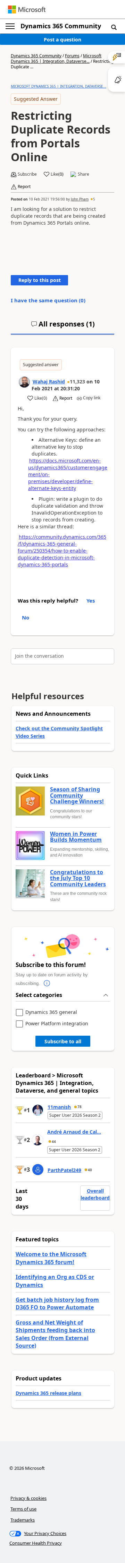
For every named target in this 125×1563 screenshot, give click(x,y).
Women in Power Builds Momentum (76, 837)
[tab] (63, 326)
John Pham (80, 199)
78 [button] (79, 1106)
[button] (114, 27)
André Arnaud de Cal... (74, 1132)
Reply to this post (39, 280)
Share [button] (83, 174)
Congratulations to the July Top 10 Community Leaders (78, 878)
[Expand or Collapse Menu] (10, 26)
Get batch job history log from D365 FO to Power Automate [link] (57, 1303)
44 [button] (54, 1141)
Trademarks (22, 1520)
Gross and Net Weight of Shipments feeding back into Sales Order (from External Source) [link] (55, 1334)
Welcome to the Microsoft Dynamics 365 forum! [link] (51, 1258)
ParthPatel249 (64, 1170)
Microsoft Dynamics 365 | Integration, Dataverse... (56, 58)
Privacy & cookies (28, 1498)
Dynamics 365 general (51, 1012)
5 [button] (94, 199)
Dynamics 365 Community (60, 26)
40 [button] (90, 1170)
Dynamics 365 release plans (48, 1393)
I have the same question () (48, 300)
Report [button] (24, 186)
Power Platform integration (56, 1024)
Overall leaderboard (95, 1194)
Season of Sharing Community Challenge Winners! (77, 796)
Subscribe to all (62, 1041)
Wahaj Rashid (49, 381)
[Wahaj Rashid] (24, 382)
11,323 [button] (77, 381)
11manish (59, 1107)
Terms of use (23, 1509)
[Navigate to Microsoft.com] (26, 9)
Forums (72, 56)
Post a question (62, 39)
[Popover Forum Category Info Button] (47, 983)
